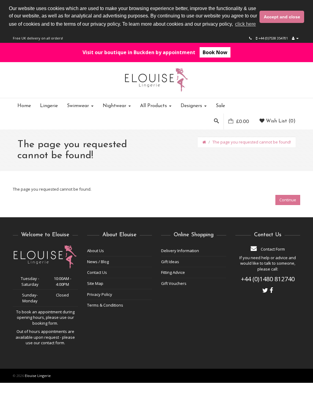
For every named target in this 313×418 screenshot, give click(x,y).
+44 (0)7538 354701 (272, 38)
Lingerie (49, 105)
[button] (216, 121)
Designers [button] (192, 105)
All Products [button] (154, 105)
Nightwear (115, 105)
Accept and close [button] (282, 16)
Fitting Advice (173, 272)
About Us (95, 250)
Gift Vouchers (173, 283)
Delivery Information (180, 250)
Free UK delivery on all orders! (38, 38)
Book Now (215, 52)
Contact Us (97, 272)
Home (24, 105)
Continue (287, 200)
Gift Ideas (170, 261)
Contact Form (272, 249)
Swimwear (78, 105)
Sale (220, 105)
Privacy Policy (99, 294)
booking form (44, 323)
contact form (52, 342)
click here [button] (245, 24)
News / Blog (98, 261)
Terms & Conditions (105, 305)
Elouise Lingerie (38, 375)
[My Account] (295, 38)
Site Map (95, 283)
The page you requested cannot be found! (251, 142)
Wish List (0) (280, 121)
